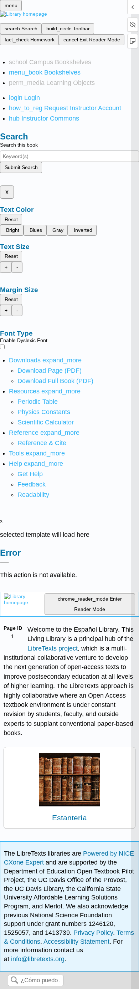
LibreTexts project (52, 648)
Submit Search (21, 167)
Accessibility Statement (76, 941)
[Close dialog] (4, 562)
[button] (31, 484)
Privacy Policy (93, 932)
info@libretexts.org (37, 959)
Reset (11, 219)
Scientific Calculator (45, 422)
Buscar (14, 980)
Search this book (19, 145)
